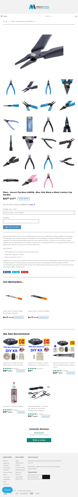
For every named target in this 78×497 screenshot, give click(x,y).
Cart (75, 16)
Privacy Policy (7, 472)
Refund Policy (20, 470)
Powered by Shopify (24, 491)
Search (5, 461)
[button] (7, 368)
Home (5, 21)
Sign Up (46, 477)
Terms (5, 475)
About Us (6, 484)
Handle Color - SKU (10, 209)
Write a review (39, 440)
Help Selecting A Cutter (19, 463)
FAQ (4, 482)
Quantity (6, 218)
